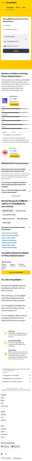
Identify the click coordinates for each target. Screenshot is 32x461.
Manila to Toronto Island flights (10, 235)
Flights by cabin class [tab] (8, 218)
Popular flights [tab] (7, 222)
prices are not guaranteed (8, 370)
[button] (3, 3)
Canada (21, 388)
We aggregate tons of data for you (12, 378)
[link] (14, 104)
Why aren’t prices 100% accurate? (12, 381)
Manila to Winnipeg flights (9, 240)
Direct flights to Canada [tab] (9, 214)
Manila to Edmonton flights (9, 242)
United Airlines (13, 96)
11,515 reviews (13, 153)
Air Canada (12, 148)
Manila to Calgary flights (8, 238)
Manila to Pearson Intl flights (9, 233)
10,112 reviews (13, 101)
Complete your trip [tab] (20, 210)
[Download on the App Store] (15, 446)
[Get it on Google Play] (5, 446)
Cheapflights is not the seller (11, 375)
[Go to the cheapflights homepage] (12, 3)
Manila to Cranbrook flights (9, 247)
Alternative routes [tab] (8, 210)
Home (8, 388)
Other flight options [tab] (22, 218)
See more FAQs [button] (16, 196)
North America (14, 388)
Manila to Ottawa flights (8, 245)
